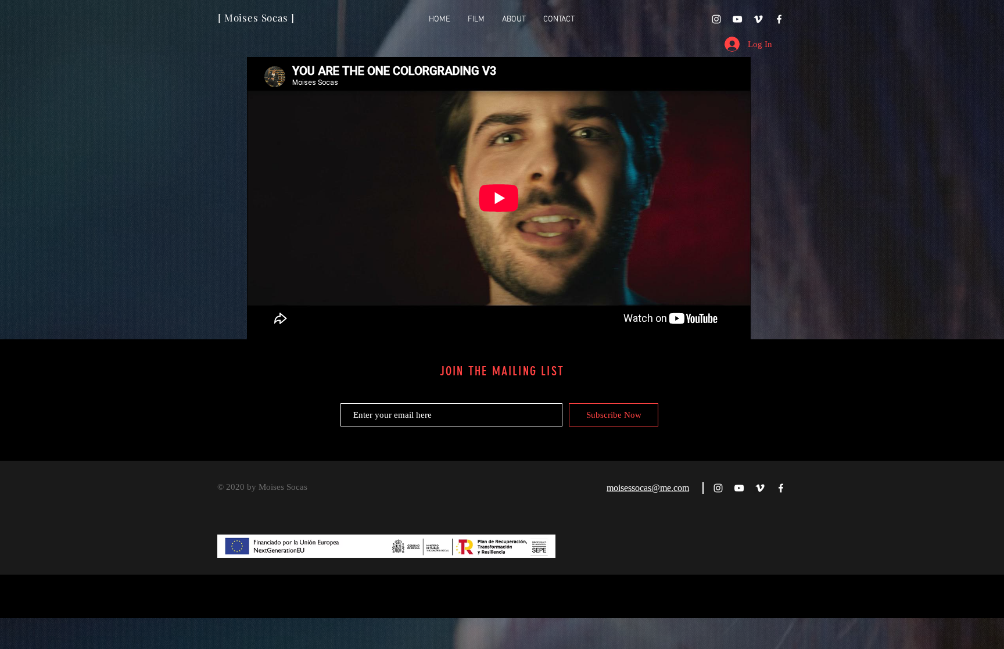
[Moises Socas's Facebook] (779, 19)
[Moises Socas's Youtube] (737, 19)
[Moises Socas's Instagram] (716, 19)
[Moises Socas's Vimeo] (758, 19)
